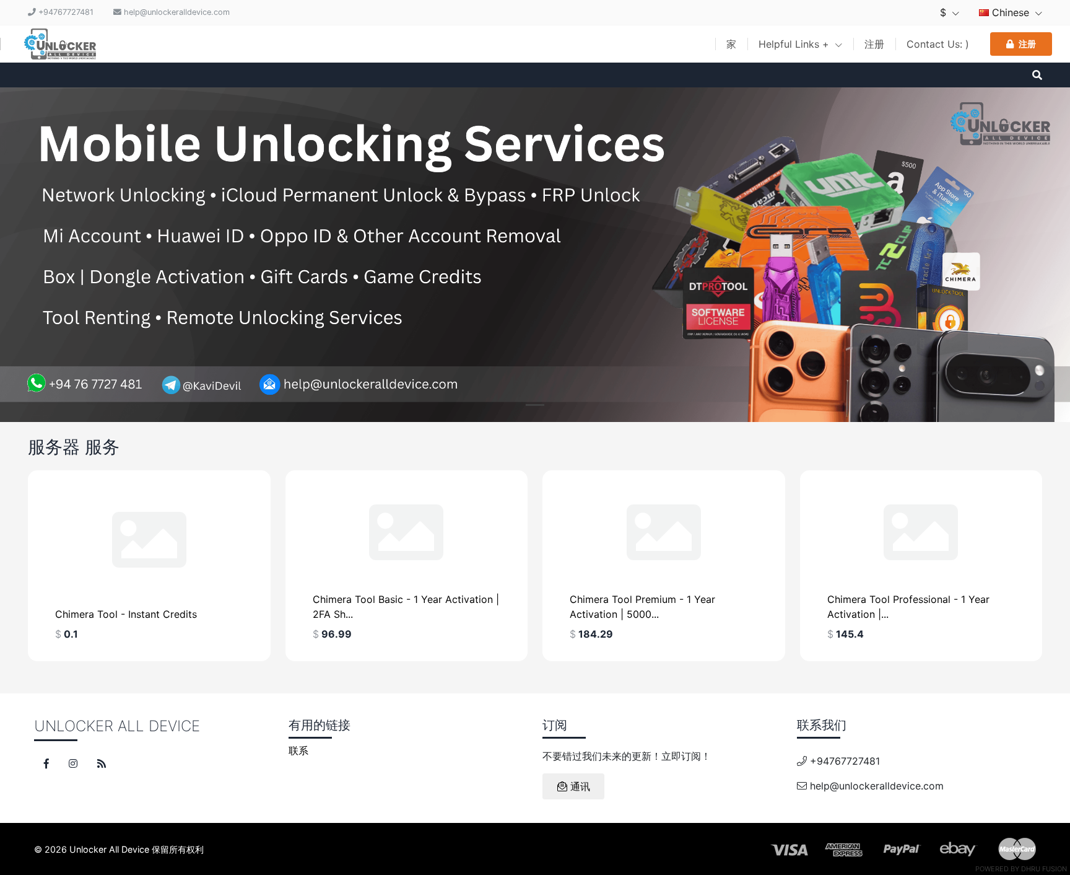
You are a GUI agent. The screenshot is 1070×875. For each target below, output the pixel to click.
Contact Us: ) (938, 44)
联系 (298, 750)
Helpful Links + (795, 44)
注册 (874, 44)
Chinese (1010, 12)
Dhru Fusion (1044, 868)
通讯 (578, 786)
